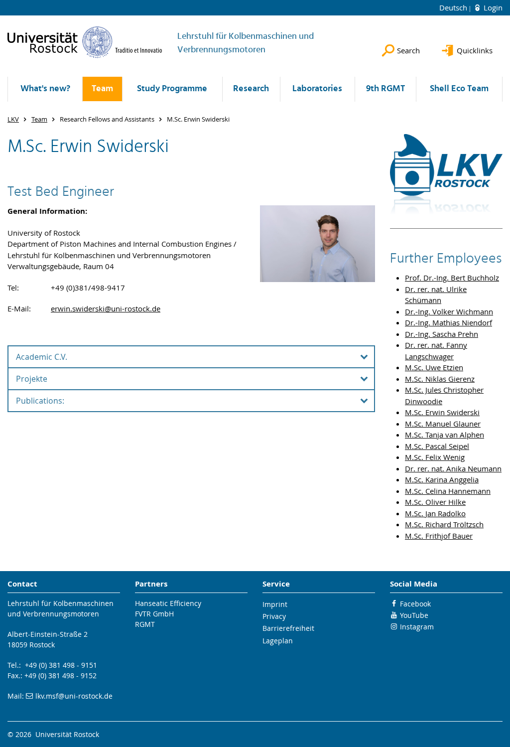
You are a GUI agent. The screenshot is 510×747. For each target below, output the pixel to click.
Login (492, 7)
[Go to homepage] (84, 42)
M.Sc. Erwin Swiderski (442, 412)
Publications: (40, 400)
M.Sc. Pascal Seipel (437, 446)
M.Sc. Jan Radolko (435, 513)
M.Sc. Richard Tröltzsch (444, 524)
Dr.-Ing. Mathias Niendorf (448, 322)
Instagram (417, 626)
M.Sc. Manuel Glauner (443, 424)
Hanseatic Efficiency (168, 603)
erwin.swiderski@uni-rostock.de (105, 308)
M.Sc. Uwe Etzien (434, 367)
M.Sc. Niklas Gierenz (440, 379)
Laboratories (317, 89)
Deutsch (454, 7)
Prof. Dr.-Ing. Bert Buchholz (452, 278)
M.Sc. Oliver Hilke (435, 502)
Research (251, 89)
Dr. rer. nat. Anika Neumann (453, 468)
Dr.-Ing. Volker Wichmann (449, 311)
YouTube (414, 615)
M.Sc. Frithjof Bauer (439, 536)
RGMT (145, 624)
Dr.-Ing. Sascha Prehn (441, 334)
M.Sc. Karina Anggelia (442, 479)
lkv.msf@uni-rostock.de (74, 696)
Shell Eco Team (459, 89)
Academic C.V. (41, 356)
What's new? (45, 89)
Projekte (31, 378)
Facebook (415, 603)
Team (102, 89)
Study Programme (172, 89)
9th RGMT (385, 89)
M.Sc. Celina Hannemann (448, 491)
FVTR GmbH (154, 613)
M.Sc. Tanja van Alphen (444, 435)
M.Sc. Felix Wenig (435, 457)
